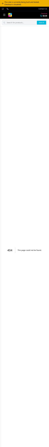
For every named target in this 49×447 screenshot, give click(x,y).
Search (41, 22)
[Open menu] (4, 14)
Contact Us (43, 9)
